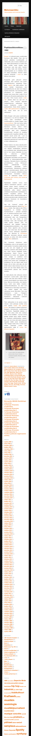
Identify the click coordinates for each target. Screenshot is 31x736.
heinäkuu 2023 (8, 445)
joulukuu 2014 (8, 532)
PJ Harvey (6, 378)
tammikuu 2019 (8, 474)
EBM (5, 683)
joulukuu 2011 (8, 590)
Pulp (13, 378)
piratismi (17, 716)
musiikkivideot (9, 711)
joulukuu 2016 (8, 508)
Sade (23, 380)
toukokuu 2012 (8, 581)
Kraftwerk (10, 696)
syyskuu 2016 (7, 510)
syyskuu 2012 (7, 573)
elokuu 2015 (7, 526)
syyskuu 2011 (7, 593)
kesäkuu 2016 (7, 514)
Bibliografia (7, 36)
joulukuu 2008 (8, 626)
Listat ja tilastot (13, 366)
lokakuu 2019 (7, 460)
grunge (9, 371)
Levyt (5, 657)
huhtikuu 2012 (8, 582)
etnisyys (20, 683)
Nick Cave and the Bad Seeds (14, 376)
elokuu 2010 (7, 602)
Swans (6, 734)
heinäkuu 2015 (8, 528)
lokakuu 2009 (7, 619)
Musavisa (6, 663)
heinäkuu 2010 (8, 604)
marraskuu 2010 (8, 597)
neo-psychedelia (18, 375)
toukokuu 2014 (8, 543)
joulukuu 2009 (8, 617)
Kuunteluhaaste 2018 (9, 656)
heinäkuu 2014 (8, 539)
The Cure (11, 384)
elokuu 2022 (7, 451)
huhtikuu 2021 (8, 454)
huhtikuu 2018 (8, 490)
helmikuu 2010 (8, 613)
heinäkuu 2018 (8, 485)
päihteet (8, 722)
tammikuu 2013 (8, 566)
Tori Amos (22, 384)
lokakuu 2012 (7, 572)
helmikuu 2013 (8, 564)
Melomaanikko (11, 9)
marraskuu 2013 (8, 554)
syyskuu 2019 (7, 461)
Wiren (10, 239)
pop (11, 378)
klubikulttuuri (18, 692)
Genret (6, 648)
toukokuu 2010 (8, 608)
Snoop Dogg (21, 381)
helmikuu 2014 (8, 548)
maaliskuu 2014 (8, 546)
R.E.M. (16, 378)
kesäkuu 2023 (7, 447)
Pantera (24, 377)
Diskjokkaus (7, 645)
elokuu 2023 (7, 443)
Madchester (13, 372)
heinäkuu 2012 (8, 577)
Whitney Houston (8, 386)
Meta (5, 661)
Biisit (5, 643)
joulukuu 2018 (8, 476)
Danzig (10, 369)
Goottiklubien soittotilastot (18, 29)
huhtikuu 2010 (8, 610)
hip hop (19, 371)
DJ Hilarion (7, 29)
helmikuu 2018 (8, 494)
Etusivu (6, 26)
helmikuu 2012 (8, 586)
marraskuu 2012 (8, 570)
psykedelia (16, 719)
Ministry (20, 374)
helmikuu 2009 (8, 622)
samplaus (9, 726)
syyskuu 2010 (7, 600)
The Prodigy (17, 384)
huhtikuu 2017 (8, 505)
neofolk (24, 714)
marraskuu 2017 (8, 498)
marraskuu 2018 (8, 478)
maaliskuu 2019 (8, 470)
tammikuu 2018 (8, 496)
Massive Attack (14, 374)
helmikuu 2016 (8, 517)
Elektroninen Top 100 (10, 647)
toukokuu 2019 (8, 467)
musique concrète (12, 713)
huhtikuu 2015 (8, 530)
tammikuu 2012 (8, 588)
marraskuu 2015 (8, 521)
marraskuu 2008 (8, 628)
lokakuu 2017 (7, 499)
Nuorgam (6, 56)
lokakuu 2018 (7, 479)
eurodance (18, 369)
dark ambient (11, 680)
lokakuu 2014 (7, 536)
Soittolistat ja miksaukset (11, 670)
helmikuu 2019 (8, 472)
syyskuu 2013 (7, 557)
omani (19, 74)
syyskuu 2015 (7, 525)
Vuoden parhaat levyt (10, 674)
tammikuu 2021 (8, 456)
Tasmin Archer (17, 383)
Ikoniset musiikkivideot (10, 650)
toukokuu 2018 (8, 489)
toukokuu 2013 (8, 559)
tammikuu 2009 (8, 624)
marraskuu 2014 (8, 534)
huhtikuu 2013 (8, 561)
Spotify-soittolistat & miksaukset (12, 33)
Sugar (12, 383)
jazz (14, 689)
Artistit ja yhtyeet (8, 641)
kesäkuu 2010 (7, 606)
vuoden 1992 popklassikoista (11, 108)
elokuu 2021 (7, 452)
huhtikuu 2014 (8, 544)
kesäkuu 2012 (7, 579)
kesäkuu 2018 (7, 487)
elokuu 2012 (7, 575)
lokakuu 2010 (7, 599)
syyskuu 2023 (7, 442)
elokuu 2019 (7, 463)
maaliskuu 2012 (8, 584)
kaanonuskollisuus (8, 123)
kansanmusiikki (7, 693)
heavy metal (14, 371)
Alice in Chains (8, 367)
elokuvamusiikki (12, 683)
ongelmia (10, 85)
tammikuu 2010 (8, 615)
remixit (19, 722)
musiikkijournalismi (9, 375)
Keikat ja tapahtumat (9, 652)
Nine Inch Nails (8, 717)
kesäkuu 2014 (7, 541)
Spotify (20, 729)
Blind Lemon (15, 367)
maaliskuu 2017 (8, 507)
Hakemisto (18, 26)
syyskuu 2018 (7, 481)
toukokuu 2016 (8, 516)
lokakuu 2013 (7, 555)
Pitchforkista (23, 233)
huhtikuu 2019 (8, 469)
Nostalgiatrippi (8, 668)
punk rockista (22, 177)
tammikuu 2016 (8, 519)
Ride (20, 380)
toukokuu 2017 (8, 503)
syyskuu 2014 (7, 537)
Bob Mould (21, 367)
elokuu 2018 (7, 483)
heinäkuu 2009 (8, 620)
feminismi (7, 686)
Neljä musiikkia (8, 666)
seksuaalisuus (21, 726)
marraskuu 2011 (8, 592)
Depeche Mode (20, 680)
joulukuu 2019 (8, 458)
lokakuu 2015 (7, 523)
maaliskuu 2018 (8, 492)
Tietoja (12, 26)
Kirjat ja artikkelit (8, 654)
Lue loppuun (8, 363)
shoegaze (6, 381)
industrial (8, 689)
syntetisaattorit (12, 734)
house (22, 686)
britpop (6, 175)
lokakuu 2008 (7, 629)
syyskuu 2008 (7, 631)
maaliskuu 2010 (8, 611)
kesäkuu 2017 (7, 501)
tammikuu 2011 (8, 595)
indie (8, 372)
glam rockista (14, 177)
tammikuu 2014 (8, 550)
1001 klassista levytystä (10, 638)
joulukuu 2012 (8, 568)
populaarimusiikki (9, 719)
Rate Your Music (15, 380)
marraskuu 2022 (8, 449)
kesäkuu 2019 (7, 465)
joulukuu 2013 (8, 552)
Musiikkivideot (8, 665)
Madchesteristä (8, 179)
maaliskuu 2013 (8, 563)
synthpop (22, 733)
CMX (5, 680)
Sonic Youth (7, 383)
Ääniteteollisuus (8, 639)
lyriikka (18, 696)
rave (14, 722)
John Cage (19, 690)
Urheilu (6, 672)
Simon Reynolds (13, 381)
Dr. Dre (14, 369)
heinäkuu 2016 (8, 512)
